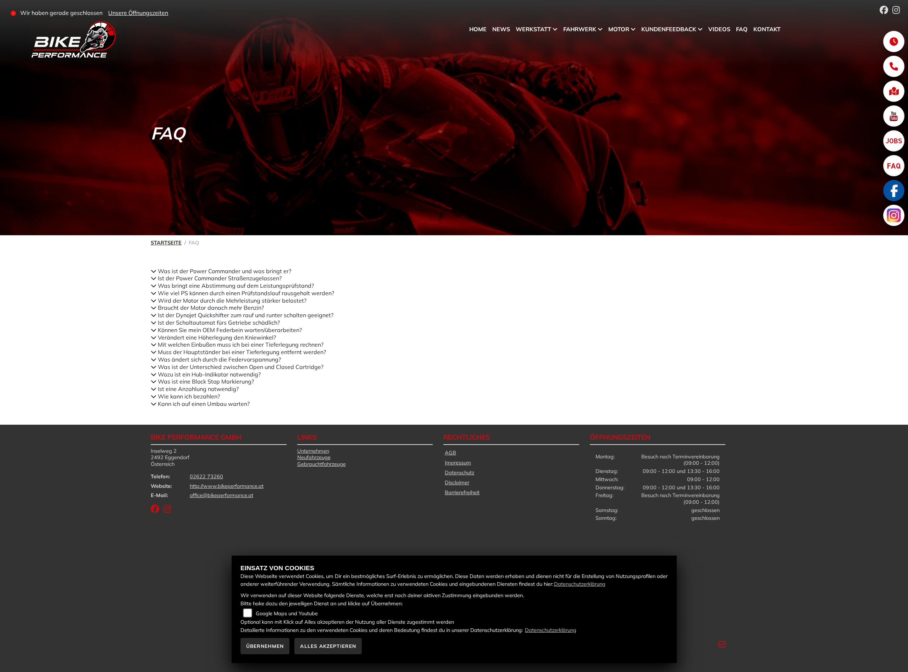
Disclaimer (457, 482)
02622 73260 (206, 476)
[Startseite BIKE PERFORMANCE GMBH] (66, 41)
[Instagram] (893, 215)
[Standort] (893, 91)
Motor (618, 29)
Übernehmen (265, 646)
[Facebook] (893, 190)
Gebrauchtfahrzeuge (321, 464)
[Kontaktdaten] (893, 66)
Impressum (458, 462)
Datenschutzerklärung (579, 584)
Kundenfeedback (668, 29)
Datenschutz (459, 472)
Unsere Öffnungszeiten (138, 12)
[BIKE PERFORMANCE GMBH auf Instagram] (897, 11)
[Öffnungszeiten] (893, 41)
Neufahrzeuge (314, 457)
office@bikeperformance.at (221, 495)
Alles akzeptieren (328, 646)
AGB (450, 453)
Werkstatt (533, 29)
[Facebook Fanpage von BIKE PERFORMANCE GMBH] (886, 11)
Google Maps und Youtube (287, 613)
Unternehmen (313, 451)
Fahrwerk (579, 29)
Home (478, 29)
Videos (719, 29)
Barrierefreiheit (462, 492)
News (501, 29)
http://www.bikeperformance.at (227, 486)
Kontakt (767, 29)
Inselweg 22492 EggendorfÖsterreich (170, 457)
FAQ (742, 29)
